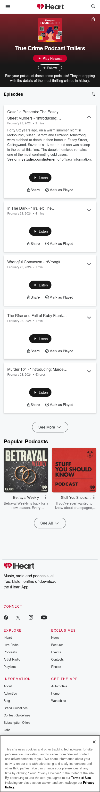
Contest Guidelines (17, 715)
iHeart (8, 637)
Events (56, 652)
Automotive (59, 686)
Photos (56, 666)
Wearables (58, 700)
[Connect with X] (18, 617)
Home (55, 693)
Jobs (7, 729)
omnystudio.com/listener (35, 159)
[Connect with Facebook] (6, 617)
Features (57, 644)
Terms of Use (81, 777)
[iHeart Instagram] (31, 617)
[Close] (94, 742)
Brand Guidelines (16, 708)
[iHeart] (50, 7)
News (55, 637)
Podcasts (10, 652)
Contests (57, 659)
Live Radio (11, 644)
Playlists (10, 666)
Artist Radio (12, 659)
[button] (40, 177)
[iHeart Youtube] (44, 617)
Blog (7, 700)
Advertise (10, 693)
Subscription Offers (17, 722)
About (8, 686)
